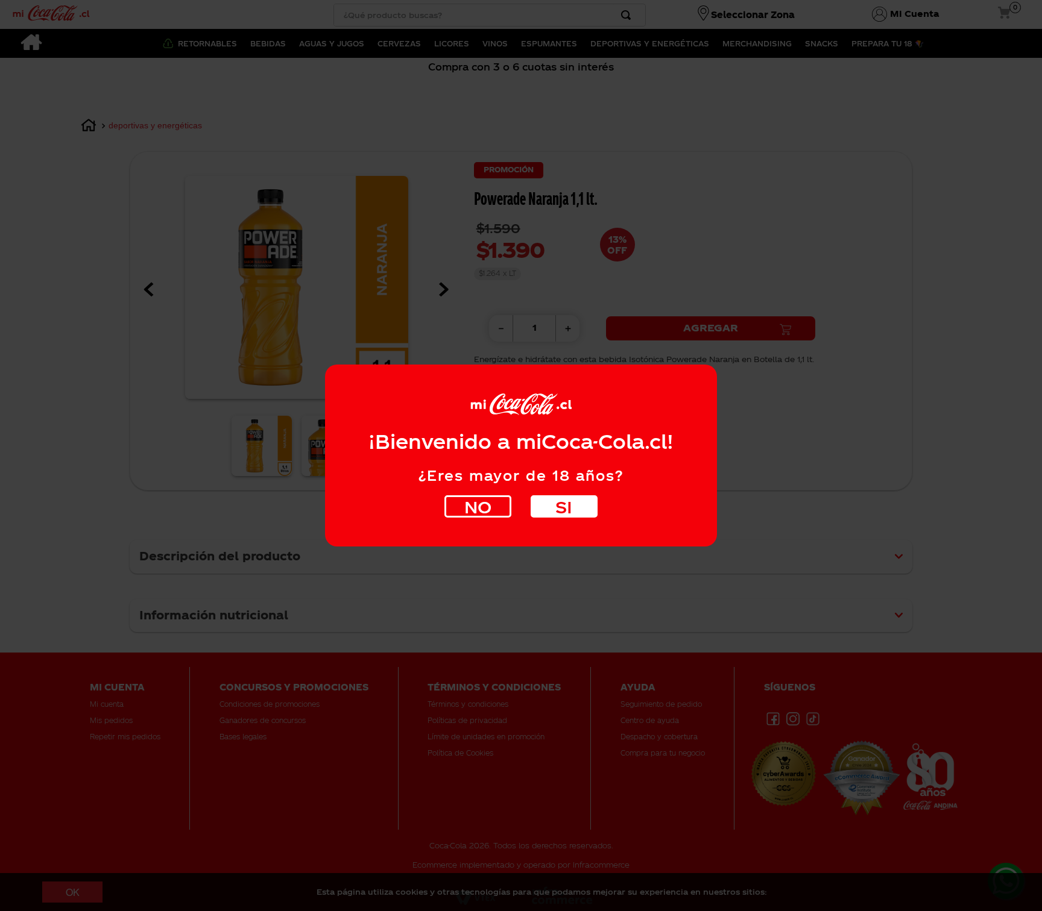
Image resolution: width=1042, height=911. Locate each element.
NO (477, 506)
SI (563, 506)
